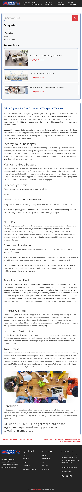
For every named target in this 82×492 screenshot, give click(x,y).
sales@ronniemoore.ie (70, 467)
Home (25, 455)
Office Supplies (61, 3)
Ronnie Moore (37, 489)
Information (8, 33)
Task (43, 462)
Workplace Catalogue (29, 469)
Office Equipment (36, 3)
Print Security (46, 469)
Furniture (26, 2)
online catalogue (72, 3)
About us (26, 459)
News (6, 36)
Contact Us (26, 466)
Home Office (46, 459)
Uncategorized (9, 39)
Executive (45, 466)
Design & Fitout (48, 3)
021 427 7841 (67, 472)
